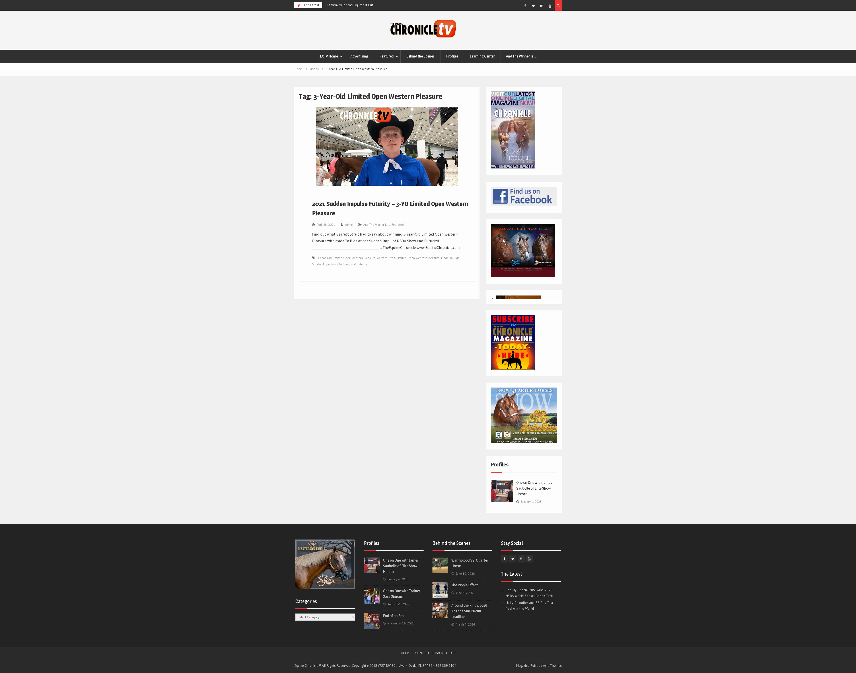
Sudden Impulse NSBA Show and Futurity (339, 264)
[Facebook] (525, 6)
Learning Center (482, 56)
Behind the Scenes (420, 56)
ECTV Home (329, 56)
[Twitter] (533, 6)
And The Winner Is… (521, 56)
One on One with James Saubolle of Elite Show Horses (534, 488)
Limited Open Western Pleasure (418, 258)
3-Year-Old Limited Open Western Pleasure (346, 258)
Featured (386, 56)
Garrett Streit (386, 258)
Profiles (452, 56)
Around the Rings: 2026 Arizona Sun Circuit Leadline (469, 611)
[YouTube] (550, 6)
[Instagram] (541, 6)
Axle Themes (552, 665)
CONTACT (422, 653)
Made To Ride (450, 258)
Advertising (359, 56)
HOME (405, 653)
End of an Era (393, 615)
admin (349, 225)
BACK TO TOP (445, 653)
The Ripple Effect (464, 585)
